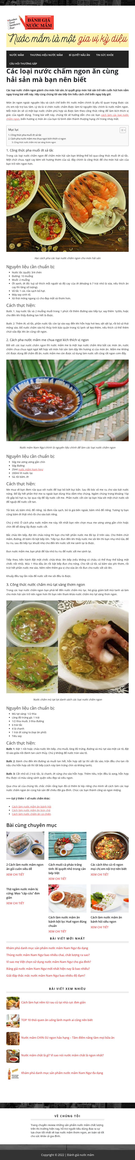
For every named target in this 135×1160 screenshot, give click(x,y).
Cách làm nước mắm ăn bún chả (31, 810)
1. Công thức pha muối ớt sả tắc (24, 134)
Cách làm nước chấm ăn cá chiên (31, 814)
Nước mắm (16, 55)
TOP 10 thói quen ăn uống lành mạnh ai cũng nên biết (57, 1020)
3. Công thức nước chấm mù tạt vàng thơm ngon (34, 142)
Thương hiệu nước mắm (46, 55)
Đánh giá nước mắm (30, 23)
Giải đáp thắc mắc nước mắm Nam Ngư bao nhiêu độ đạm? (45, 975)
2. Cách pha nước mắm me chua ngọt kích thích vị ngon (37, 138)
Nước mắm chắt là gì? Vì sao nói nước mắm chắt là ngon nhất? (62, 1055)
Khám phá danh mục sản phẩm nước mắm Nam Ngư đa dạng (47, 948)
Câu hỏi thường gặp (23, 63)
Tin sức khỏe (105, 55)
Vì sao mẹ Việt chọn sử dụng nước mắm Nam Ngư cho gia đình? (48, 962)
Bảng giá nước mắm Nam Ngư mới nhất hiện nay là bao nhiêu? (48, 969)
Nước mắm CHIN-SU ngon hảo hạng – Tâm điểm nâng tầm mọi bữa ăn (67, 1038)
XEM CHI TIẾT (15, 874)
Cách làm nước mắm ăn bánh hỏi (31, 806)
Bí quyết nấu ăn (79, 55)
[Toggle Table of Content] (121, 130)
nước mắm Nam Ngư (30, 469)
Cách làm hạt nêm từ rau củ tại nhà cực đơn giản (53, 1002)
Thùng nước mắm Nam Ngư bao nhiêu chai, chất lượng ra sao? (48, 955)
